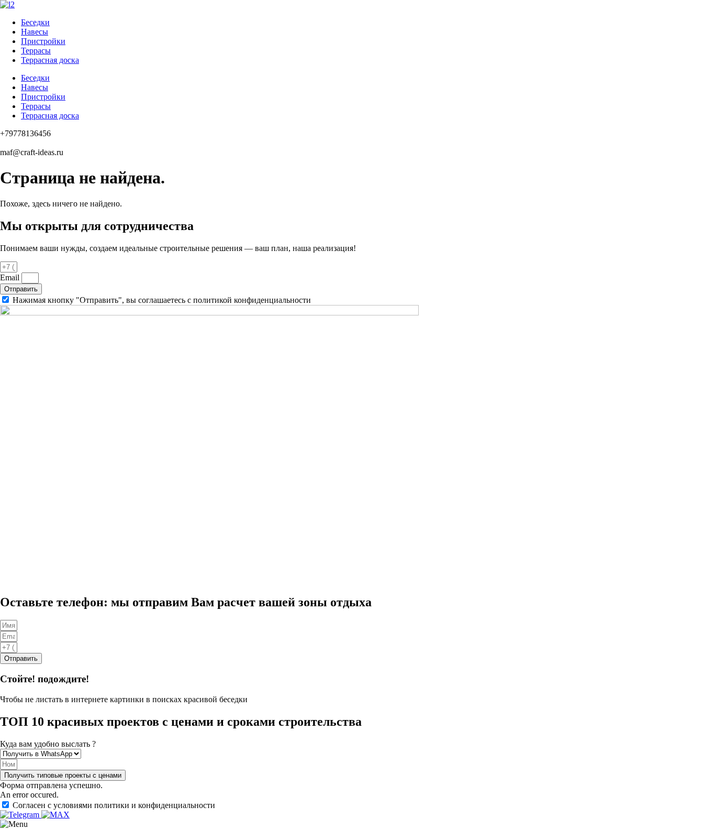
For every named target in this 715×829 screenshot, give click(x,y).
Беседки (35, 22)
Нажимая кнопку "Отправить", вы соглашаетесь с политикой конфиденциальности (162, 300)
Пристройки (43, 41)
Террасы (36, 50)
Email (10, 277)
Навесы (34, 31)
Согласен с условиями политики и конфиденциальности (114, 805)
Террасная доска (50, 60)
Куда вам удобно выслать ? (48, 743)
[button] (63, 775)
